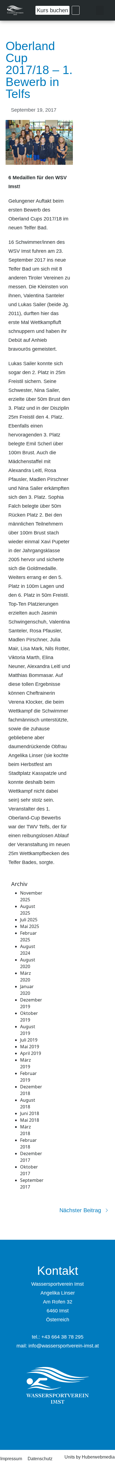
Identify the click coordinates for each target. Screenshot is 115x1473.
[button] (100, 10)
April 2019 (30, 1053)
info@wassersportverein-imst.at (63, 1346)
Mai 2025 (29, 926)
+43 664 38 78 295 (62, 1337)
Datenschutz (40, 1458)
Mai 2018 (29, 1120)
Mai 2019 (29, 1047)
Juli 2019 (28, 1040)
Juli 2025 (28, 920)
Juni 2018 (29, 1113)
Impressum (11, 1458)
